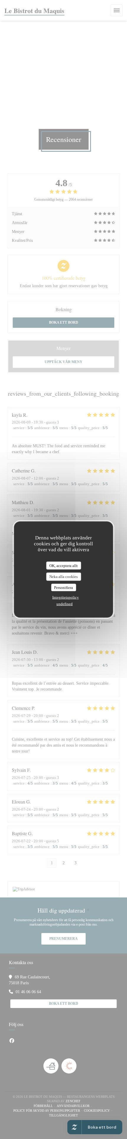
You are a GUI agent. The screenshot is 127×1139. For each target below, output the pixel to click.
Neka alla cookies (63, 576)
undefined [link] (64, 604)
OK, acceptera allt (63, 565)
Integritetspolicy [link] (65, 597)
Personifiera (63, 587)
